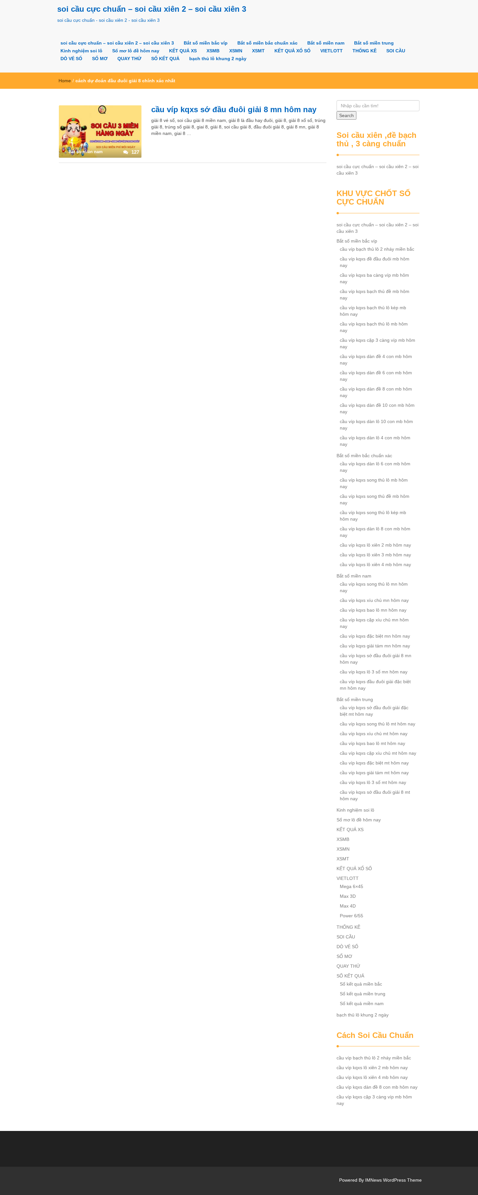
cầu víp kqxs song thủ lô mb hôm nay (374, 483)
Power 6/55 (351, 915)
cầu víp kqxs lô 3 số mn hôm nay (373, 671)
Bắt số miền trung (374, 43)
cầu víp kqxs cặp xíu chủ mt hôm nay (378, 753)
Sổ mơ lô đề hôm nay (135, 50)
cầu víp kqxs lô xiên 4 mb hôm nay (375, 564)
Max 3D (348, 896)
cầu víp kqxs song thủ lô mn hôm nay (374, 587)
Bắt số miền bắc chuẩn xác (267, 43)
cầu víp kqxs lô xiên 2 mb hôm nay (375, 545)
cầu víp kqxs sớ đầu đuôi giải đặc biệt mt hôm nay (374, 711)
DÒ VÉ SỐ (71, 58)
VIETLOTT (331, 50)
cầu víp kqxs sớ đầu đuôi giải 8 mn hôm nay (233, 109)
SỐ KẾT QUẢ (165, 58)
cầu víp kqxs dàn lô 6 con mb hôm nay (375, 467)
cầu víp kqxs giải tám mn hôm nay (375, 645)
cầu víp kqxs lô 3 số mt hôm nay (373, 782)
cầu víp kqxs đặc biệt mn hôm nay (375, 636)
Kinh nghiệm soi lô (81, 50)
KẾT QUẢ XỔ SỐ (292, 50)
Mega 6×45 (351, 886)
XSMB (212, 50)
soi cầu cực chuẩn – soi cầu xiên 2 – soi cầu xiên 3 (151, 9)
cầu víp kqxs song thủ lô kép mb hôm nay (373, 516)
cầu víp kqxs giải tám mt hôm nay (374, 772)
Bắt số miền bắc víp (206, 43)
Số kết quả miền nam (362, 1003)
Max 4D (348, 906)
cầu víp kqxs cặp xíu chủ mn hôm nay (374, 623)
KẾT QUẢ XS (183, 50)
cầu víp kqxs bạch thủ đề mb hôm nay (374, 294)
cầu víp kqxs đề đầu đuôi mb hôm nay (374, 262)
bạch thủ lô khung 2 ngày (217, 58)
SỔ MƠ (100, 58)
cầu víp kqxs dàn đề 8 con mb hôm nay (376, 392)
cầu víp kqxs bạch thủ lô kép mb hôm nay (373, 311)
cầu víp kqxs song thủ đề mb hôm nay (374, 499)
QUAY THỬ (129, 58)
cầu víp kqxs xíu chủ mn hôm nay (374, 600)
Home (65, 80)
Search (346, 115)
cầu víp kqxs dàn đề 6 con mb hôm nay (376, 376)
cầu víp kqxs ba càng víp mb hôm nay (374, 278)
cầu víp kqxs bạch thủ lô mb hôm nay (374, 327)
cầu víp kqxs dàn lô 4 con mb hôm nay (375, 441)
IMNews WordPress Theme (393, 1180)
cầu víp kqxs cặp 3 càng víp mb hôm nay (377, 343)
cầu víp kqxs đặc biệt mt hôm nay (374, 762)
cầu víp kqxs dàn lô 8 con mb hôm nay (375, 532)
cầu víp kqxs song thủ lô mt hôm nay (377, 723)
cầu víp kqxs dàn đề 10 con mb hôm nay (377, 408)
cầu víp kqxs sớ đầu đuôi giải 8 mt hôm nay (375, 795)
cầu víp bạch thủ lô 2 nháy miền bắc (377, 249)
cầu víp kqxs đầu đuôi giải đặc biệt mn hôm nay (375, 685)
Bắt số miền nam (325, 43)
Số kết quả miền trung (362, 993)
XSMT (258, 50)
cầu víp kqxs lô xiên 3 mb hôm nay (375, 554)
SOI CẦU (395, 50)
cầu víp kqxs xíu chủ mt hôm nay (373, 733)
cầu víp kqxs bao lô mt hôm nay (372, 743)
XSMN (235, 50)
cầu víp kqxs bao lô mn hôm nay (373, 610)
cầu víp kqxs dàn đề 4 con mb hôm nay (376, 359)
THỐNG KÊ (364, 50)
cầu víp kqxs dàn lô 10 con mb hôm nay (376, 425)
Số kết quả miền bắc (361, 984)
